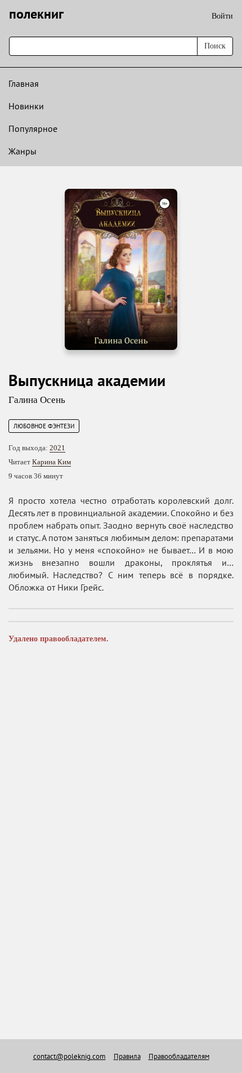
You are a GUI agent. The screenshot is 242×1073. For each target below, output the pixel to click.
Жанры (22, 151)
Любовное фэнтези (44, 426)
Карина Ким (51, 462)
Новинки (26, 106)
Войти (222, 16)
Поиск (215, 46)
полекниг (36, 14)
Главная (23, 83)
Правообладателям (179, 1056)
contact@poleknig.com (69, 1056)
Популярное (32, 128)
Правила (127, 1056)
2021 (57, 448)
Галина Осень (36, 399)
